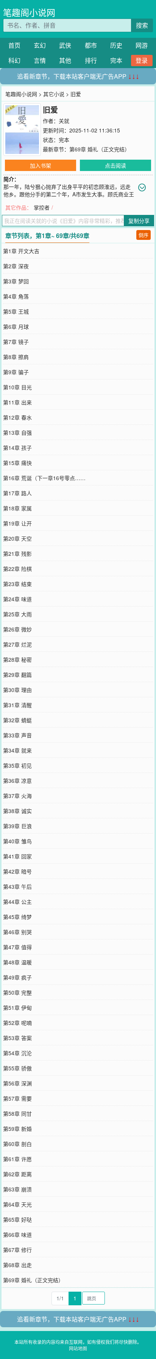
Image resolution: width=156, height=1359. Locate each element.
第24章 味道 (17, 599)
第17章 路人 (17, 493)
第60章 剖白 (17, 1144)
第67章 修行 (17, 1249)
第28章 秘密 (17, 659)
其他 (65, 60)
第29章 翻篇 (17, 674)
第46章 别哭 (17, 932)
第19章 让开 (17, 523)
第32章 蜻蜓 (17, 720)
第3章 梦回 (16, 281)
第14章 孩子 (17, 447)
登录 (142, 60)
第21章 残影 (17, 553)
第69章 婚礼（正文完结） (99, 149)
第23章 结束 (17, 584)
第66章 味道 (17, 1234)
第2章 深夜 (16, 266)
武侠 (65, 45)
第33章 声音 (17, 735)
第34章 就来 (17, 750)
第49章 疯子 (17, 977)
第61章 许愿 (17, 1159)
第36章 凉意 (17, 780)
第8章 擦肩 (16, 357)
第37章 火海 (17, 795)
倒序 (143, 234)
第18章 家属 (17, 508)
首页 (14, 45)
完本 (116, 60)
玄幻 (40, 45)
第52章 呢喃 (17, 1022)
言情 (40, 60)
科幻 (14, 60)
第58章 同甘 (17, 1113)
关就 (64, 120)
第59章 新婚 (17, 1128)
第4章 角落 (16, 296)
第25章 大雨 (17, 614)
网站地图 (78, 1348)
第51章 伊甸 (17, 1007)
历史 (116, 45)
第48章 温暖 (17, 962)
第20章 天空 (17, 538)
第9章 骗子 (16, 372)
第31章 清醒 (17, 705)
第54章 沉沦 (17, 1053)
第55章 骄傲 (17, 1068)
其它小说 (53, 94)
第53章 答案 (17, 1038)
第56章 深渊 (17, 1083)
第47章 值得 (17, 947)
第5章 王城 (16, 311)
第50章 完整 (17, 992)
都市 (91, 45)
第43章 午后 (17, 886)
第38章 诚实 (17, 811)
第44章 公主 (17, 901)
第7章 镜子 (16, 341)
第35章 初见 (17, 765)
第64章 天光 (17, 1204)
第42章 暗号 (17, 871)
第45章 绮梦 (17, 917)
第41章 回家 (17, 856)
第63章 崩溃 (17, 1189)
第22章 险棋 (17, 568)
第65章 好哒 (17, 1219)
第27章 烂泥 (17, 644)
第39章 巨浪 (17, 826)
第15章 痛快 (17, 462)
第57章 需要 (17, 1098)
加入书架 (40, 165)
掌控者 (42, 207)
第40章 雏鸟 (17, 841)
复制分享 (139, 220)
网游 (142, 45)
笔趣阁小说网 (29, 12)
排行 (91, 60)
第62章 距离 (17, 1174)
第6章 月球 (16, 326)
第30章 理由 (17, 689)
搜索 (142, 25)
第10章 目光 (17, 387)
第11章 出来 (17, 402)
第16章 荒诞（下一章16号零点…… (44, 478)
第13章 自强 (17, 432)
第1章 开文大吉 (21, 251)
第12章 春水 (17, 417)
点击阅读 (115, 165)
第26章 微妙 (17, 629)
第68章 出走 (17, 1265)
